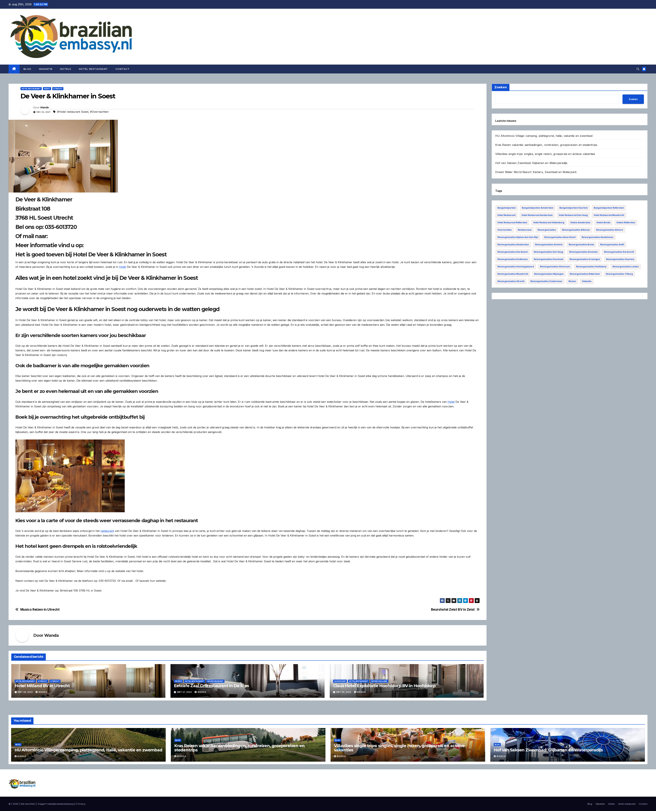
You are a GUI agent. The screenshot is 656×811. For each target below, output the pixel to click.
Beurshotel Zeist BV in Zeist (453, 609)
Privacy (81, 803)
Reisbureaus (524, 230)
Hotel (122, 267)
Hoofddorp (340, 681)
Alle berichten (27, 803)
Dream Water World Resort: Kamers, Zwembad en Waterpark (536, 172)
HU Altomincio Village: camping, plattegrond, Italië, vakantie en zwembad (543, 136)
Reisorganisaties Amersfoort (560, 237)
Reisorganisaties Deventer (583, 252)
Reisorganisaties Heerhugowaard (515, 266)
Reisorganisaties (547, 230)
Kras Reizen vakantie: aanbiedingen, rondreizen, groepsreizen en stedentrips (546, 145)
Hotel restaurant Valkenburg (548, 222)
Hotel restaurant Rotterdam (512, 222)
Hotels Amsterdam (580, 222)
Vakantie (45, 69)
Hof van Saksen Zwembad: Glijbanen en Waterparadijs (531, 163)
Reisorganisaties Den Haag (548, 252)
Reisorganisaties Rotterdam (585, 274)
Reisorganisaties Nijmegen (549, 274)
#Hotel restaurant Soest (72, 111)
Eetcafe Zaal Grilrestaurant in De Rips (211, 685)
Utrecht (57, 89)
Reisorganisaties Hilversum (555, 266)
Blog (27, 69)
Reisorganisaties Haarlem (620, 259)
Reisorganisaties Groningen (585, 259)
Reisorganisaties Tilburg (619, 274)
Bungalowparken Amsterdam (537, 208)
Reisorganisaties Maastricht (512, 274)
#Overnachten (99, 111)
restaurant (107, 531)
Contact (122, 69)
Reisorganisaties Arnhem (549, 244)
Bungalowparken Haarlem (573, 208)
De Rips (178, 681)
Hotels (65, 69)
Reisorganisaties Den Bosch (512, 252)
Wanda (44, 107)
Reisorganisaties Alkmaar (576, 230)
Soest (47, 89)
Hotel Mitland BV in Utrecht (42, 685)
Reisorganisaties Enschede (548, 259)
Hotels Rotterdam (626, 222)
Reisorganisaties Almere (609, 230)
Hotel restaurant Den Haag (573, 215)
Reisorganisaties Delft (612, 244)
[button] (638, 69)
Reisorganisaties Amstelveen (597, 237)
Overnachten (504, 230)
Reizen (572, 281)
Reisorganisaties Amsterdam (513, 244)
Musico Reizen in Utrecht (40, 609)
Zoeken (633, 99)
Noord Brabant (215, 681)
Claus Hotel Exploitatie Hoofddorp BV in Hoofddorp (384, 685)
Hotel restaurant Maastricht (609, 215)
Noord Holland (379, 681)
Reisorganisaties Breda (581, 244)
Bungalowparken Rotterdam (609, 208)
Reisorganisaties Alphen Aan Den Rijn (517, 237)
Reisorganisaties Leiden (626, 266)
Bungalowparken (506, 208)
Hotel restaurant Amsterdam (537, 215)
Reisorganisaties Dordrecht (619, 252)
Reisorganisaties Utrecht (510, 281)
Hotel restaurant (93, 69)
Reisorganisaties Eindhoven (512, 259)
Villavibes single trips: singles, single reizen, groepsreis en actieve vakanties (545, 154)
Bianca (21, 756)
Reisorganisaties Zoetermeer (546, 281)
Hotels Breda (603, 222)
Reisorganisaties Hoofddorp (591, 266)
